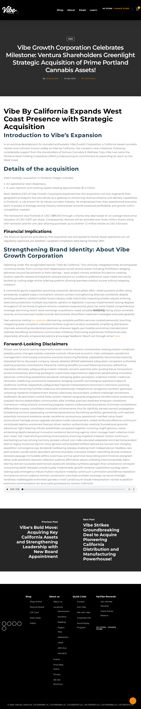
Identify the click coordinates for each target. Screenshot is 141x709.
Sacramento (63, 611)
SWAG (33, 623)
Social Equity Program (83, 625)
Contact (81, 601)
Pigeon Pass (61, 629)
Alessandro (63, 637)
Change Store (121, 8)
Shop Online (36, 601)
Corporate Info (84, 618)
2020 (70, 39)
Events (56, 659)
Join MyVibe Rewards (106, 603)
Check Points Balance (107, 613)
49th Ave (62, 648)
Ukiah (60, 642)
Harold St (62, 653)
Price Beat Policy (58, 666)
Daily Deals (35, 618)
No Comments (88, 78)
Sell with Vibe (83, 612)
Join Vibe (81, 607)
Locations (58, 607)
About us (57, 601)
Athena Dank (52, 78)
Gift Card (34, 612)
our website (38, 320)
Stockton (62, 616)
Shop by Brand (37, 607)
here (117, 336)
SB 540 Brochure (58, 682)
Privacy (57, 674)
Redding (62, 622)
